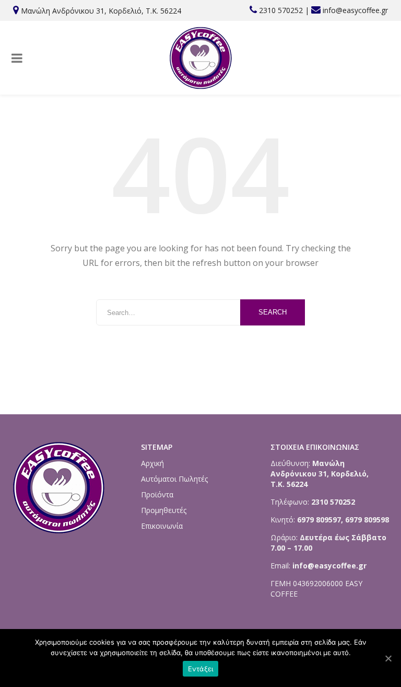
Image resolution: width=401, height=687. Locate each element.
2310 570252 (281, 10)
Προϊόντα (157, 494)
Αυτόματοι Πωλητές (174, 479)
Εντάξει (201, 669)
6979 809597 (318, 520)
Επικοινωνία (162, 526)
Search (272, 312)
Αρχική (152, 463)
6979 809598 (367, 520)
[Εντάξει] (388, 658)
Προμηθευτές (163, 510)
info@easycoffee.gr (355, 10)
